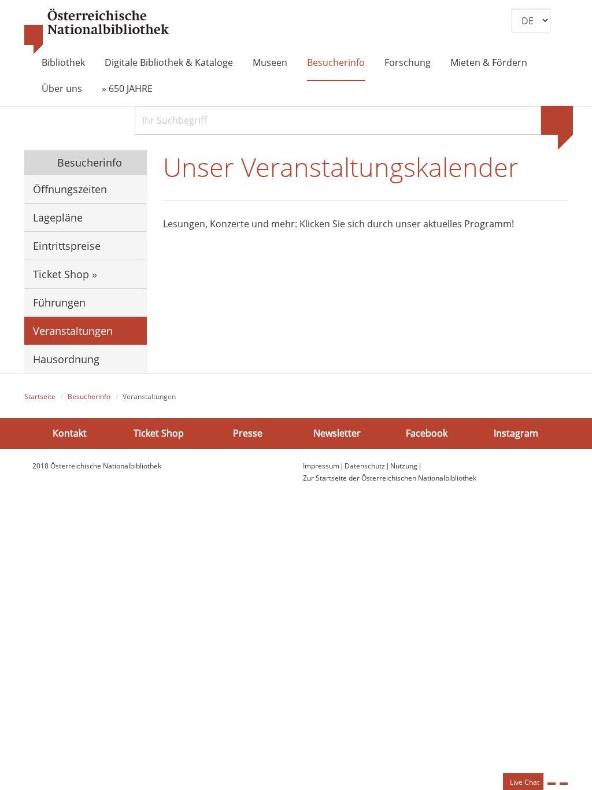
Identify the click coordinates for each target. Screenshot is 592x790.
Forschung (407, 62)
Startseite (40, 396)
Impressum (321, 466)
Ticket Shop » (65, 274)
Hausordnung (66, 359)
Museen (270, 62)
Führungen (59, 302)
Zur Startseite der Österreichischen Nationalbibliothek (389, 478)
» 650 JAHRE (127, 88)
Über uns (62, 88)
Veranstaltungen (73, 331)
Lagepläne (58, 217)
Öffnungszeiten (70, 189)
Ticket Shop (159, 433)
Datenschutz (365, 466)
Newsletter (337, 433)
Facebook (426, 433)
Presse (247, 433)
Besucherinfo (336, 62)
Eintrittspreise (67, 246)
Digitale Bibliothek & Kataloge (169, 62)
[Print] (551, 783)
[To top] (564, 783)
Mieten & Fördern (488, 62)
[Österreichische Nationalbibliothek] (96, 32)
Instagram (516, 433)
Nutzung (403, 466)
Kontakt (70, 433)
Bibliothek (63, 62)
